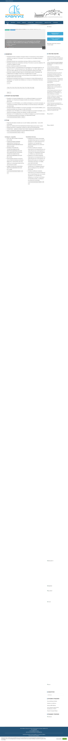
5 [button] (9, 47)
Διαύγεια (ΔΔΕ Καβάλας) (51, 705)
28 (22, 132)
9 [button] (13, 47)
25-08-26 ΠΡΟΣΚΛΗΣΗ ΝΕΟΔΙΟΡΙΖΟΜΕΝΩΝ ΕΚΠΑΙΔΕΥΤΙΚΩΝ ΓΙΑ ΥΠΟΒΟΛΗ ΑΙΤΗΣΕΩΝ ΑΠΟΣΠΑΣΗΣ (55, 64)
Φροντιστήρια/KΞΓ (39, 22)
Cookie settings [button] (59, 738)
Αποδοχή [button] (64, 738)
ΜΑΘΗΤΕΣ (24, 22)
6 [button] (10, 47)
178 (28, 87)
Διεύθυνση (13, 22)
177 (25, 87)
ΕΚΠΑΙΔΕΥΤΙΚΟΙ (30, 22)
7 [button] (11, 47)
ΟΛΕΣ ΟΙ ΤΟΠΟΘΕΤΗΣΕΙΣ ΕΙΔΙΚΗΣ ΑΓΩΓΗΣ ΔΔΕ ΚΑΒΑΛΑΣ (18, 130)
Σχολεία (18, 22)
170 (8, 87)
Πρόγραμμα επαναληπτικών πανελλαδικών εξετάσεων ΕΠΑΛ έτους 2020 (21, 61)
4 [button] (8, 47)
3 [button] (7, 47)
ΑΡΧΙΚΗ (7, 22)
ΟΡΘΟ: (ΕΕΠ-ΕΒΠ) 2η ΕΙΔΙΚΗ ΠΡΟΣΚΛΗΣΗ (15, 138)
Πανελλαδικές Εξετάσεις (31, 136)
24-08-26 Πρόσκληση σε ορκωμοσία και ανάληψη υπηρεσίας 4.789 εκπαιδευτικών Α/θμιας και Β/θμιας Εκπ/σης (55, 104)
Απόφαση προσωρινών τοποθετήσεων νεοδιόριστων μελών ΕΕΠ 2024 (20, 127)
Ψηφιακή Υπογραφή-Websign (52, 710)
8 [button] (12, 47)
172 (13, 87)
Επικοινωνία (55, 22)
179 (30, 87)
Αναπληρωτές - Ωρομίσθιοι (10, 136)
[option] (25, 39)
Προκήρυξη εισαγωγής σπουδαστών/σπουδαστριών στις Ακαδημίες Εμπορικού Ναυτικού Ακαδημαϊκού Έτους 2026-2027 (36, 166)
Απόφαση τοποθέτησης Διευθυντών (14, 65)
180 (33, 87)
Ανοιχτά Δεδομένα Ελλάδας (52, 701)
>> (10, 92)
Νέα (58, 53)
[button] (43, 48)
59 (43, 181)
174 (18, 87)
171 (10, 87)
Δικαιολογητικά (48, 22)
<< (7, 83)
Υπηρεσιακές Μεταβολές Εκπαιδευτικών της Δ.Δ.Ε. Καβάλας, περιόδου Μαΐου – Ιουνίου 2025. (25, 122)
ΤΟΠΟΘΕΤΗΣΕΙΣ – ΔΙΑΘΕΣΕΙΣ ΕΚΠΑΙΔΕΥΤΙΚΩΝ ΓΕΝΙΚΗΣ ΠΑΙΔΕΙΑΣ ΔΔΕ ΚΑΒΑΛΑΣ (22, 129)
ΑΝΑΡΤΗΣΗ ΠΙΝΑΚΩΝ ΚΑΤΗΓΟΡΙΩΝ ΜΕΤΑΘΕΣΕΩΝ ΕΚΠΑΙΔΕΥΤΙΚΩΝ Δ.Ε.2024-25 (22, 125)
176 (23, 87)
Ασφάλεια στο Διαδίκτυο (51, 703)
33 (22, 171)
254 (8, 92)
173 (15, 87)
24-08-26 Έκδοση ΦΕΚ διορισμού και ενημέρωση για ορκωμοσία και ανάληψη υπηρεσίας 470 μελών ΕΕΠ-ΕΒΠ (54, 109)
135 (22, 117)
